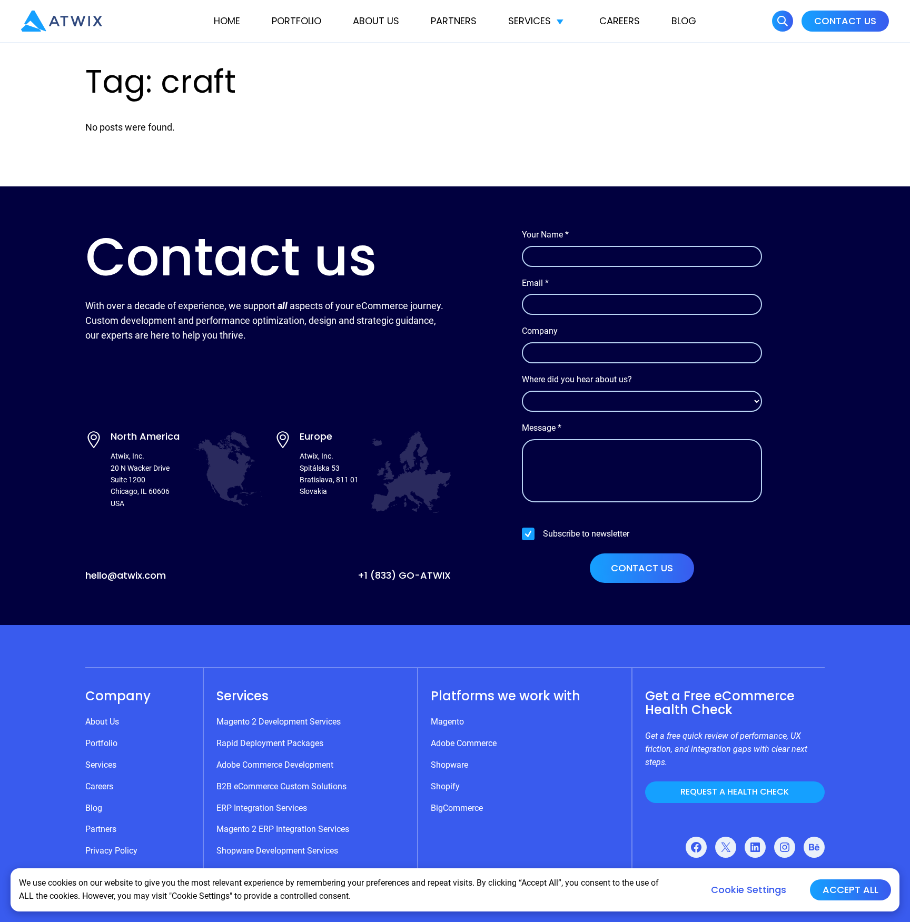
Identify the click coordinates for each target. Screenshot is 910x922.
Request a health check (734, 792)
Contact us (642, 567)
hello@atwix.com (125, 575)
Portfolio (296, 20)
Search (782, 21)
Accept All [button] (850, 889)
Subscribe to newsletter (586, 534)
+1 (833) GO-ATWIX (404, 575)
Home (227, 20)
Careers (619, 20)
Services (529, 20)
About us (376, 20)
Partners (454, 20)
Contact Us (845, 20)
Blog (683, 20)
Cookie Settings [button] (748, 890)
